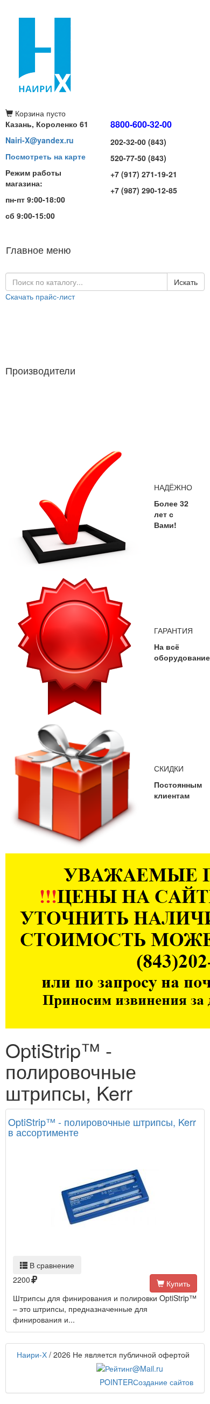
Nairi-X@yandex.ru (39, 140)
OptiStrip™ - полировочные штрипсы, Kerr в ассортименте (102, 1127)
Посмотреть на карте (45, 156)
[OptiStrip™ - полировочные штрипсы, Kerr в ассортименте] (105, 1197)
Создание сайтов (146, 1382)
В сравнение (50, 1265)
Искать (186, 281)
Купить (177, 1283)
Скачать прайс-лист (40, 296)
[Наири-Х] (105, 54)
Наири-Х (32, 1354)
